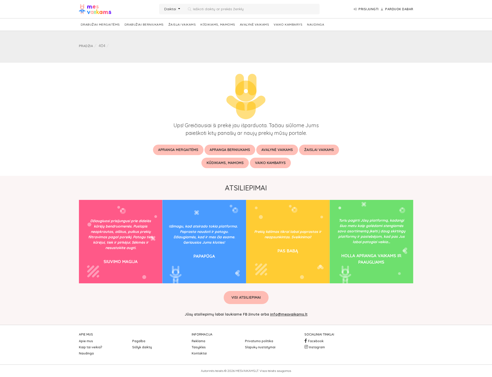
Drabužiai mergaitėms (100, 24)
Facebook (316, 341)
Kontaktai (199, 353)
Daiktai (170, 9)
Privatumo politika (259, 341)
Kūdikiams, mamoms (217, 24)
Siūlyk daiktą (142, 347)
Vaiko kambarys (288, 24)
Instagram (317, 347)
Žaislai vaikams (182, 24)
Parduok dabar (399, 9)
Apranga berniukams (230, 149)
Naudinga (315, 24)
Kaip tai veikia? (90, 347)
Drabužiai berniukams (144, 24)
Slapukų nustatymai (260, 347)
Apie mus (86, 341)
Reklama (198, 341)
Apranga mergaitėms (178, 149)
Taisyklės (199, 347)
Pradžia (86, 46)
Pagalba (138, 341)
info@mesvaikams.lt (289, 314)
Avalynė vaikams (254, 24)
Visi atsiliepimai (246, 297)
